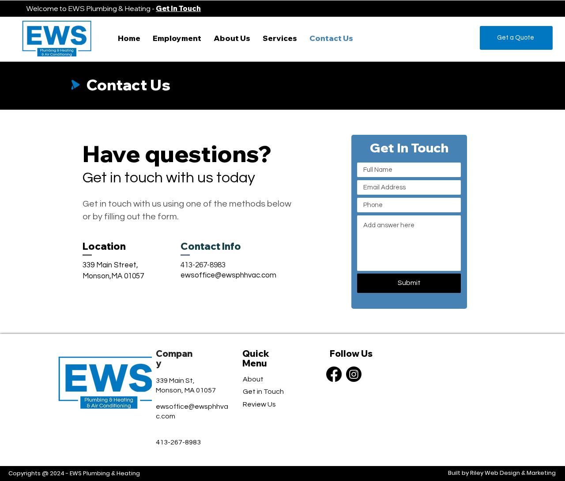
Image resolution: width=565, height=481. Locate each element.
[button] (279, 38)
